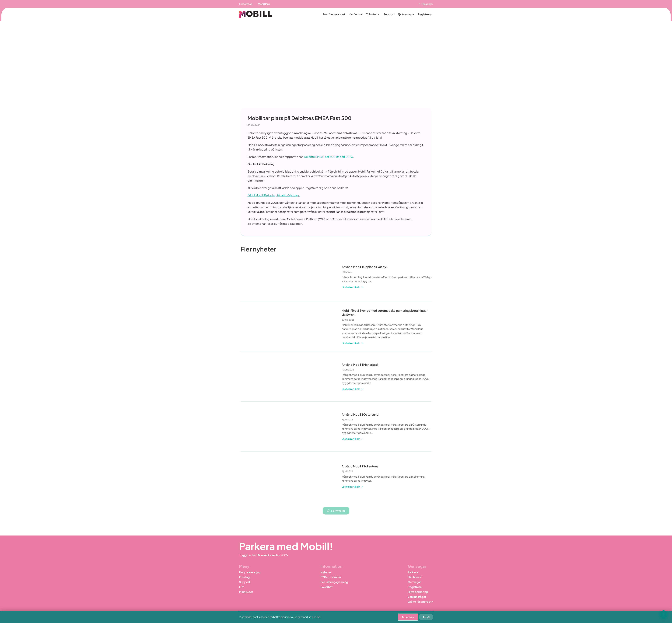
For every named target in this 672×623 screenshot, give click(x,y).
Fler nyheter (338, 510)
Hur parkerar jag (249, 572)
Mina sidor (427, 3)
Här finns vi (415, 577)
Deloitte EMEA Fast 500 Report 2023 (328, 157)
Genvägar (414, 582)
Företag (244, 577)
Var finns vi (356, 14)
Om (241, 587)
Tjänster (371, 14)
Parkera (413, 572)
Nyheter (325, 572)
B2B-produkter (330, 577)
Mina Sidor (246, 592)
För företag (245, 3)
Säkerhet (326, 587)
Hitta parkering (418, 592)
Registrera (425, 14)
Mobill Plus (264, 3)
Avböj (426, 617)
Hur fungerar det (334, 14)
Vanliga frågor (417, 596)
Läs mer (316, 616)
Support (388, 14)
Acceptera (408, 617)
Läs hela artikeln (351, 287)
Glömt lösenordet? (420, 601)
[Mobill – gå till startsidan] (255, 14)
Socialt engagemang (334, 582)
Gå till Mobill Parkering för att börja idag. (273, 195)
